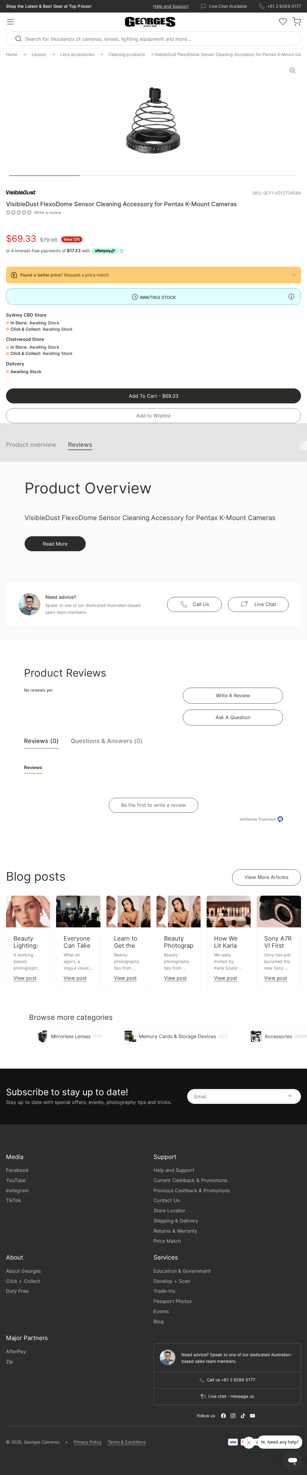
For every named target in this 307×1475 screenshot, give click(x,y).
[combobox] (153, 38)
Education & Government (182, 1271)
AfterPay (16, 1351)
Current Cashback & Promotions (190, 1180)
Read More (55, 544)
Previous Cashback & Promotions (192, 1190)
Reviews (80, 444)
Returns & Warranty (175, 1231)
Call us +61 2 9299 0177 (231, 1379)
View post (25, 978)
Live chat (265, 604)
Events (161, 1311)
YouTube (16, 1180)
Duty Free (17, 1291)
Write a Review (233, 695)
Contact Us (167, 1200)
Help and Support (170, 6)
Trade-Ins (164, 1291)
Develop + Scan (172, 1281)
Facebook (17, 1170)
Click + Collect (23, 1281)
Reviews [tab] (33, 767)
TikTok (13, 1200)
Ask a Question (233, 717)
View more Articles (266, 877)
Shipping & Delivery (176, 1221)
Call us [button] (201, 604)
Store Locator (169, 1210)
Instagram (17, 1190)
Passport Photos (173, 1301)
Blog (159, 1321)
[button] (150, 22)
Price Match (167, 1241)
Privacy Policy (88, 1441)
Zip (9, 1362)
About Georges (23, 1271)
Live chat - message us (231, 1396)
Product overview (31, 444)
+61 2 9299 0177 (284, 6)
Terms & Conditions (127, 1441)
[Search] (21, 38)
